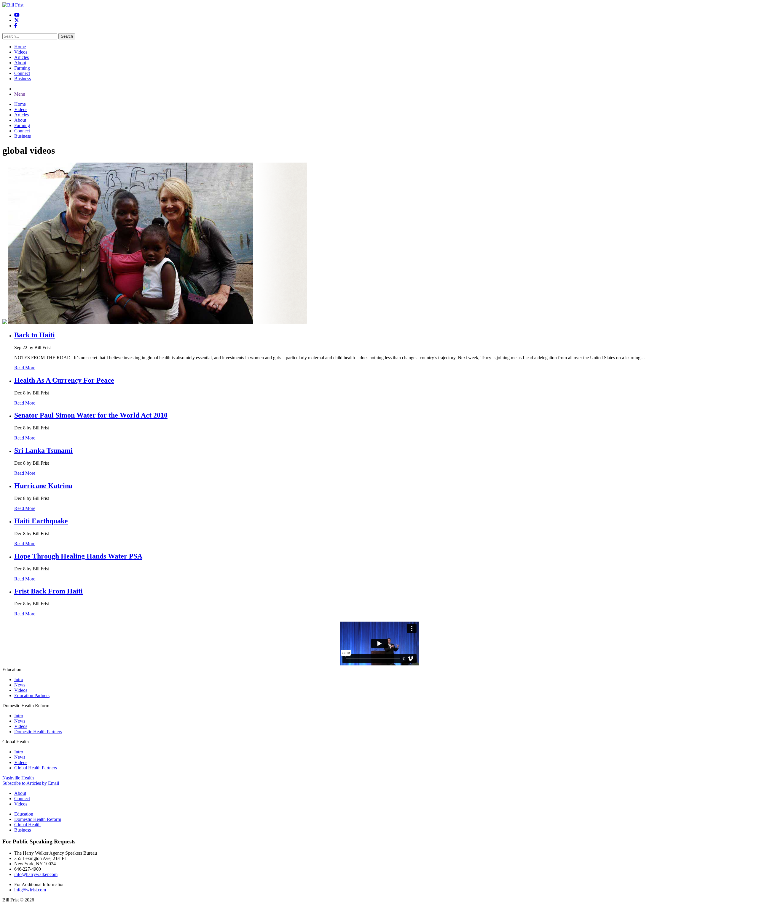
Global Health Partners (35, 767)
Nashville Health (18, 777)
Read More (24, 367)
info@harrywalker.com (36, 874)
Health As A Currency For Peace (64, 380)
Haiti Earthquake (41, 521)
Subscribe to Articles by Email (30, 783)
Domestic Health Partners (38, 731)
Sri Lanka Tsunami (43, 450)
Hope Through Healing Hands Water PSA (78, 556)
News (19, 684)
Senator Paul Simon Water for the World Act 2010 (91, 415)
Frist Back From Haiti (48, 591)
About (20, 62)
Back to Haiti (34, 335)
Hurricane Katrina (43, 486)
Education (23, 813)
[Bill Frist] (12, 4)
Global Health (27, 824)
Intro (18, 679)
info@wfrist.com (30, 889)
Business (22, 78)
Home (20, 46)
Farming (22, 67)
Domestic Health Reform (37, 819)
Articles (21, 57)
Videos (20, 51)
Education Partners (32, 695)
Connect (22, 73)
